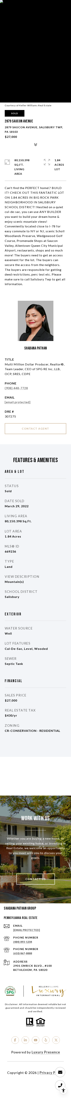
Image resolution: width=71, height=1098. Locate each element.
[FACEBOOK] (15, 1040)
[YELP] (46, 1040)
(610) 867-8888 (22, 953)
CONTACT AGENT (35, 428)
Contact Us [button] (35, 879)
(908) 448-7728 (16, 388)
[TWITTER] (56, 1040)
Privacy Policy (52, 1073)
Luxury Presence (46, 1052)
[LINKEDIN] (25, 1040)
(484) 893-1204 (22, 941)
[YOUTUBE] (35, 1040)
